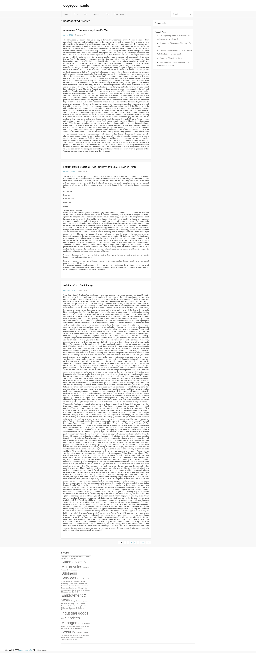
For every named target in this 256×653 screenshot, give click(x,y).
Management (72, 623)
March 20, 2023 (69, 290)
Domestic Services (78, 590)
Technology (65, 635)
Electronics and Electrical (69, 592)
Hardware (72, 608)
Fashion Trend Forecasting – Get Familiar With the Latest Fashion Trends (99, 167)
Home (66, 14)
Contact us (96, 14)
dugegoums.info (76, 5)
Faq (107, 14)
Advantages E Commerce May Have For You (85, 30)
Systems (85, 632)
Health (78, 608)
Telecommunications (76, 635)
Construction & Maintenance (78, 583)
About (76, 14)
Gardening (77, 606)
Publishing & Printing (67, 628)
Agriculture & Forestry (68, 558)
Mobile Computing (67, 626)
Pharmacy (76, 626)
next (142, 543)
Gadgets (70, 606)
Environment (65, 604)
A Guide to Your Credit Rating (78, 285)
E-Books (87, 590)
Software (79, 632)
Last (148, 543)
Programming (85, 626)
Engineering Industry (82, 601)
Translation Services (76, 637)
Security (68, 632)
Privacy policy (119, 14)
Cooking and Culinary (76, 588)
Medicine (87, 623)
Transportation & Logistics (69, 639)
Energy (73, 601)
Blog (85, 14)
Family (72, 604)
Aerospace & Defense (83, 557)
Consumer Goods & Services (70, 586)
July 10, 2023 (68, 35)
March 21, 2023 (69, 172)
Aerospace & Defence (68, 557)
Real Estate (78, 628)
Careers (79, 579)
